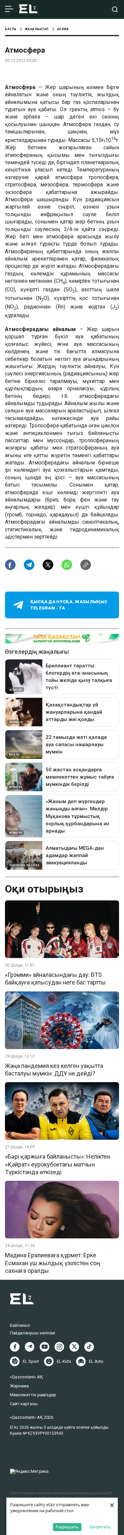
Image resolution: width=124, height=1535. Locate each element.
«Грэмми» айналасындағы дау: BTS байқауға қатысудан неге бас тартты (55, 978)
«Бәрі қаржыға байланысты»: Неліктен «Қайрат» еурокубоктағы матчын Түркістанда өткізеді (57, 1164)
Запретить (100, 1527)
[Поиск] (115, 9)
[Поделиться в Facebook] (10, 564)
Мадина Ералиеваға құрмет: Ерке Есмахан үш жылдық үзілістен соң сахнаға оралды (52, 1263)
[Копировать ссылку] (85, 564)
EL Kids (64, 1361)
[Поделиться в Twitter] (48, 564)
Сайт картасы (24, 1403)
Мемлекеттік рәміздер (33, 1394)
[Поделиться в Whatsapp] (67, 564)
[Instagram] (59, 1347)
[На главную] (28, 9)
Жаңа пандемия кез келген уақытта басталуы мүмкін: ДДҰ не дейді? (54, 1069)
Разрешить (67, 1527)
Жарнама (19, 1385)
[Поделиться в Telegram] (29, 564)
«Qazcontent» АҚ (26, 1376)
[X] (74, 1347)
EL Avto (96, 1361)
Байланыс (20, 1325)
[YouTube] (44, 1347)
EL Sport (31, 1361)
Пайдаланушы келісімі (32, 1332)
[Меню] (9, 9)
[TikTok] (89, 1347)
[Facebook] (15, 1347)
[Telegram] (29, 1347)
